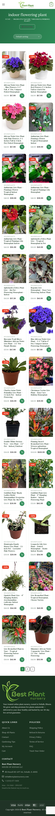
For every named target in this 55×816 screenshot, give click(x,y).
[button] (3, 4)
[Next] (32, 669)
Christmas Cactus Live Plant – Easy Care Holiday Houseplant (40, 392)
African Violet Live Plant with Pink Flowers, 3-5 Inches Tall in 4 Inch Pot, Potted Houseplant (14, 139)
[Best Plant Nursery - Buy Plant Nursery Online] (27, 4)
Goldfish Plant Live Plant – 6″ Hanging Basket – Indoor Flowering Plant (39, 496)
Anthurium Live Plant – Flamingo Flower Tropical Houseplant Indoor (40, 139)
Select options (22, 503)
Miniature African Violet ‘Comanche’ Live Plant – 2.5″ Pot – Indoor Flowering (41, 652)
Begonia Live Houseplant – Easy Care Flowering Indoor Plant (41, 290)
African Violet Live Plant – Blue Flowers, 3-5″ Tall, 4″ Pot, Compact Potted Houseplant (14, 88)
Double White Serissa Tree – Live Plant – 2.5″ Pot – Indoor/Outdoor (14, 444)
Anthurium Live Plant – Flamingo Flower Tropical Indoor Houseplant (13, 190)
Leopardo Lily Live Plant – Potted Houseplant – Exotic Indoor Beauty (39, 547)
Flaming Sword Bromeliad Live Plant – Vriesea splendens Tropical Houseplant (40, 445)
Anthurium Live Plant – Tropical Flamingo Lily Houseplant (40, 189)
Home (7, 19)
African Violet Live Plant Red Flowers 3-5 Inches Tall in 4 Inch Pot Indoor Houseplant (41, 88)
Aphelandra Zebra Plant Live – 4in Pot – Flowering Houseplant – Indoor (14, 291)
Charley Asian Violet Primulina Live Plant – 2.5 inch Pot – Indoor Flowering (13, 393)
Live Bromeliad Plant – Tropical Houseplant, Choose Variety (40, 597)
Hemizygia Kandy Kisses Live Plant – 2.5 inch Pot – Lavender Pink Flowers (13, 547)
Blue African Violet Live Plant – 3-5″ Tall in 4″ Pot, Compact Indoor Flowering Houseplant (41, 342)
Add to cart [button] (22, 95)
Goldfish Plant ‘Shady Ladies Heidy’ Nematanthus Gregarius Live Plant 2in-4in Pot (14, 496)
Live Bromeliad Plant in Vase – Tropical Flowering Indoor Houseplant (14, 652)
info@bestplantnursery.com (17, 777)
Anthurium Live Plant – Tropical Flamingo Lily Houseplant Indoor (13, 241)
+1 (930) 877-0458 (12, 781)
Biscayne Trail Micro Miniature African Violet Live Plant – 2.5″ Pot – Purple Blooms (14, 342)
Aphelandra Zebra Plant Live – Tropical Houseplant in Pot (41, 241)
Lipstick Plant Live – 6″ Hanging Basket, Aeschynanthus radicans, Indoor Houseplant (13, 600)
